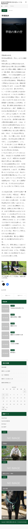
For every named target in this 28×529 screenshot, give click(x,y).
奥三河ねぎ (4, 424)
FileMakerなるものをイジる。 (17, 308)
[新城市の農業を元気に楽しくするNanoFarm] (11, 2)
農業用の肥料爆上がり (6, 382)
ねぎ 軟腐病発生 (5, 375)
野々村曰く (13, 352)
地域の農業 (4, 367)
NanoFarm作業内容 (6, 421)
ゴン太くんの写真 (14, 343)
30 (3, 407)
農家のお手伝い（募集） (16, 317)
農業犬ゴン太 (13, 325)
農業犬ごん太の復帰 (6, 371)
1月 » (6, 409)
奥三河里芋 (4, 426)
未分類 (4, 10)
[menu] (26, 2)
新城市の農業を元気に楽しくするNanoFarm (14, 522)
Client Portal (4, 418)
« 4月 (3, 409)
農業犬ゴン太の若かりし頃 (16, 334)
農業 (4, 492)
